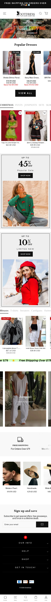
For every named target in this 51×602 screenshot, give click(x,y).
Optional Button (24, 152)
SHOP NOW (25, 175)
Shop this (25, 29)
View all (25, 93)
